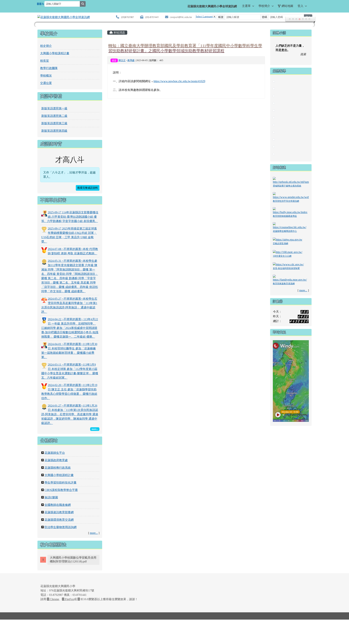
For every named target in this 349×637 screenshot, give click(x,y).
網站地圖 (287, 5)
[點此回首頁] (174, 24)
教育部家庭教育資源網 (284, 283)
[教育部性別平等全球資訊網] (291, 195)
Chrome (54, 599)
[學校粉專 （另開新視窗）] (38, 4)
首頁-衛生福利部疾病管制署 (286, 268)
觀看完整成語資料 (87, 188)
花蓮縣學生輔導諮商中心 (285, 231)
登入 (300, 5)
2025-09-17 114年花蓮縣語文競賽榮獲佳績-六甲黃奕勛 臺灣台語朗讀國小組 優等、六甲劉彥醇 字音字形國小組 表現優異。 (69, 217)
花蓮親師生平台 (55, 452)
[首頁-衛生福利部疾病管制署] (288, 264)
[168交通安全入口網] (287, 251)
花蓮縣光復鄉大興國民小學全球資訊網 (212, 6)
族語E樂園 (51, 497)
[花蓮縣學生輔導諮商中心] (291, 225)
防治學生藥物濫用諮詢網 (61, 527)
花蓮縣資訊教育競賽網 (59, 512)
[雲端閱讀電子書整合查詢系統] (291, 180)
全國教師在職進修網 (58, 504)
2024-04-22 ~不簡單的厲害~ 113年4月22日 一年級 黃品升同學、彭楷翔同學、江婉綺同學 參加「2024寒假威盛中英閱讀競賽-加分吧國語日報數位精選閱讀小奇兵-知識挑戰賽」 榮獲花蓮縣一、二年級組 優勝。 (69, 328)
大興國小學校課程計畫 (54, 53)
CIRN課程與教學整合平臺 (61, 489)
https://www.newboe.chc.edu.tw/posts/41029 (179, 81)
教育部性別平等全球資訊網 (286, 201)
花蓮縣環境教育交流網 (59, 519)
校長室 (44, 60)
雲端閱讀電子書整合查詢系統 (287, 186)
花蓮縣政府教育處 (56, 460)
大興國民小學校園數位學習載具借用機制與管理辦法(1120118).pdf (73, 559)
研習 (114, 60)
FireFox (69, 599)
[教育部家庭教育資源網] (291, 277)
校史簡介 (46, 45)
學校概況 (46, 75)
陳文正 (122, 60)
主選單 (246, 5)
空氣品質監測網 (280, 243)
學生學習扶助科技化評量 (61, 482)
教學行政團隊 (49, 68)
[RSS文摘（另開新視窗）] (43, 4)
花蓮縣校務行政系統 (58, 467)
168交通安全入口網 (282, 256)
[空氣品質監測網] (287, 239)
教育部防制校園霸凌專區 (285, 216)
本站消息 (119, 32)
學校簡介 (264, 5)
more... (94, 532)
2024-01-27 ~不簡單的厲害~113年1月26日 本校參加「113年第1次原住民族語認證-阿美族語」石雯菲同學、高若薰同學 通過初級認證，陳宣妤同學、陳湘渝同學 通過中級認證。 (69, 414)
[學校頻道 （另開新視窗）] (40, 4)
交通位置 (46, 83)
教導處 (131, 60)
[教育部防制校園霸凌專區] (291, 210)
